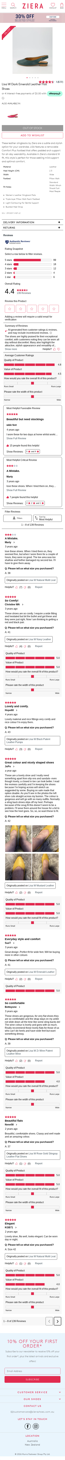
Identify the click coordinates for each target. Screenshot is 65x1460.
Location (32, 1435)
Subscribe (32, 1379)
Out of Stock (32, 128)
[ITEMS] (61, 5)
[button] (27, 77)
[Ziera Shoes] (32, 6)
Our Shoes (32, 1399)
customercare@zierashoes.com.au (34, 1411)
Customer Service (33, 1392)
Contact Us (32, 1406)
